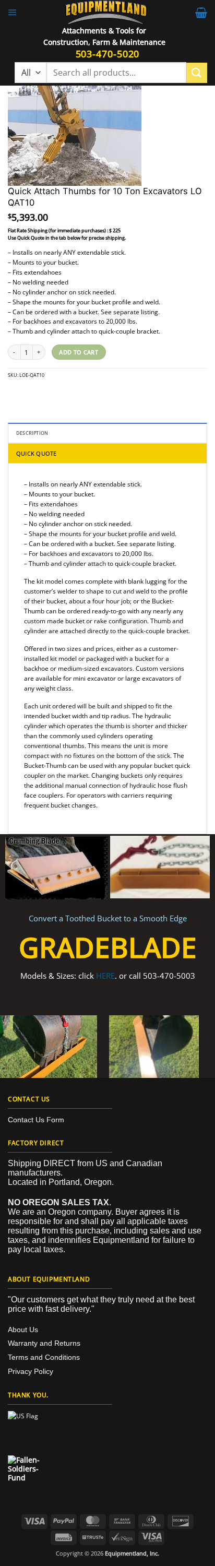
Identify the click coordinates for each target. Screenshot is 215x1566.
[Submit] (196, 73)
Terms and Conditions (44, 1357)
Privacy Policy (30, 1371)
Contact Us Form (36, 1120)
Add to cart (78, 352)
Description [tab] (32, 433)
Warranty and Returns (44, 1343)
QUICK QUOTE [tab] (36, 453)
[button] (12, 12)
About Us (23, 1329)
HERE (105, 975)
